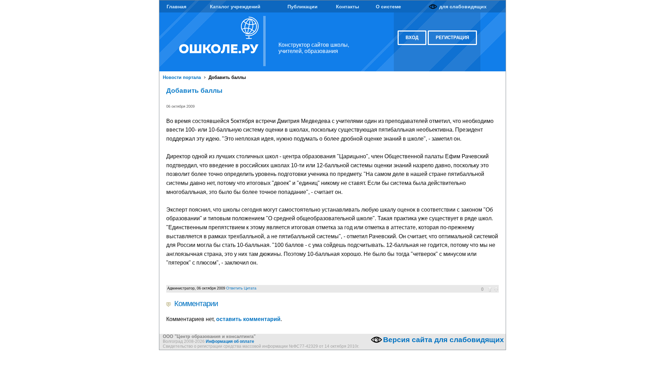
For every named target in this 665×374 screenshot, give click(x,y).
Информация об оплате (230, 341)
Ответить (234, 288)
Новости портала (182, 77)
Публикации (302, 6)
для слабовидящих (463, 6)
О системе (388, 6)
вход (412, 37)
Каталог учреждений (235, 6)
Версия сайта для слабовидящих (443, 340)
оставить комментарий (248, 319)
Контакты (347, 6)
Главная (176, 6)
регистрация (452, 37)
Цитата (250, 288)
